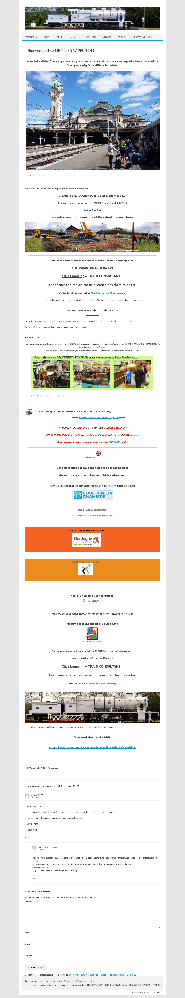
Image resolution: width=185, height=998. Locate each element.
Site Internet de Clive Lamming (108, 293)
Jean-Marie (43, 847)
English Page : (89, 457)
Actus (46, 37)
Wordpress (158, 992)
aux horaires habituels (71, 321)
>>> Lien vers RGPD (87, 981)
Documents (90, 37)
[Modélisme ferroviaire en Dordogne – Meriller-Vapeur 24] (92, 29)
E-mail (28, 944)
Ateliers (59, 37)
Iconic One (133, 992)
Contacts (122, 37)
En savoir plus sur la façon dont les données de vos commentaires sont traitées (102, 975)
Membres (107, 37)
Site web (28, 955)
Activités (74, 37)
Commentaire (31, 901)
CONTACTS (114, 442)
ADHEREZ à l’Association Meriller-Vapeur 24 (99, 417)
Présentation (31, 37)
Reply (27, 837)
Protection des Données (144, 37)
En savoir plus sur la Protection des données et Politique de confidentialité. (92, 747)
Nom (27, 932)
